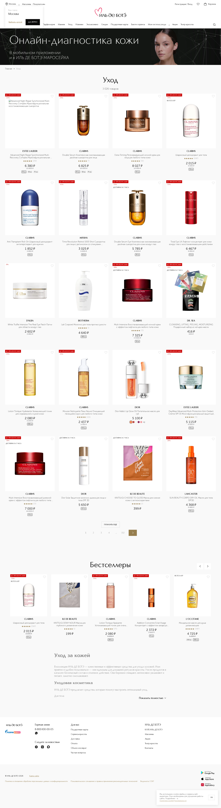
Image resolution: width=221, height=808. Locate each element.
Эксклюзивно (92, 25)
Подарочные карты (119, 25)
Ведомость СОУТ (147, 781)
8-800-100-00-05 (44, 729)
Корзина (212, 4)
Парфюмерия (49, 25)
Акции (175, 25)
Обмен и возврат (79, 748)
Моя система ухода (157, 25)
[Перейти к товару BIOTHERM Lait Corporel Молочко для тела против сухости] (83, 303)
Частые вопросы (78, 753)
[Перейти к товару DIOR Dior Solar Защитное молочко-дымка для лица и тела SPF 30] (83, 476)
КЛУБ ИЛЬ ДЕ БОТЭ (154, 730)
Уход (70, 25)
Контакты (149, 748)
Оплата (74, 744)
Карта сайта (34, 776)
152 (123, 533)
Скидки (104, 25)
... (116, 533)
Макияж (61, 25)
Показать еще (110, 525)
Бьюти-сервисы (138, 25)
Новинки (79, 25)
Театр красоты (187, 25)
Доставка (75, 739)
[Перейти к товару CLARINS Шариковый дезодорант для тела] (191, 134)
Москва (12, 4)
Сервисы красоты (79, 734)
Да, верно (32, 22)
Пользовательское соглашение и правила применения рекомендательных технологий (104, 781)
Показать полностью (151, 698)
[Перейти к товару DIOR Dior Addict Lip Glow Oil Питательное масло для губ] (137, 390)
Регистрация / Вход (183, 4)
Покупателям (39, 4)
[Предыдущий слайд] (200, 566)
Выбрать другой (15, 22)
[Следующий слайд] (207, 566)
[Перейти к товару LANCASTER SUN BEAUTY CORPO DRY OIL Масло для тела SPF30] (191, 476)
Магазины (26, 4)
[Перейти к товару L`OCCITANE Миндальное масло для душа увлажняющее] (194, 608)
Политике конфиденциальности (173, 801)
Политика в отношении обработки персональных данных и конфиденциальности (36, 781)
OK (211, 797)
